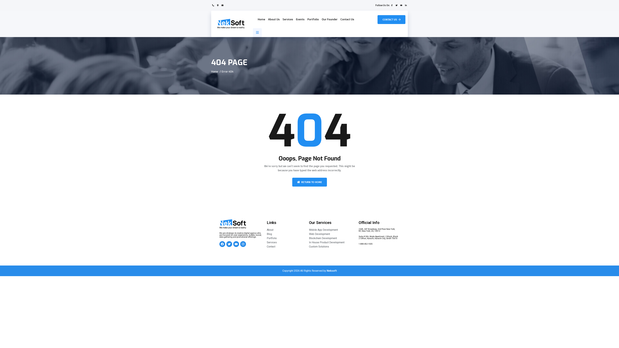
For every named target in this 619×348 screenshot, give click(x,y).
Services (288, 19)
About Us (274, 19)
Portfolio (313, 19)
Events (300, 19)
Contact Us (347, 19)
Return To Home (311, 182)
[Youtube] (401, 5)
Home (261, 19)
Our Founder (330, 19)
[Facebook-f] (392, 5)
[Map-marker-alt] (218, 5)
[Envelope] (222, 5)
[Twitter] (396, 5)
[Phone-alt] (213, 5)
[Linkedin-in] (406, 5)
